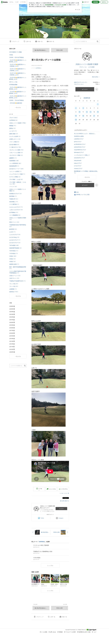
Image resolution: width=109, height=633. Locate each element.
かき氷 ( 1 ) (12, 232)
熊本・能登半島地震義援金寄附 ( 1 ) (17, 267)
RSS (77, 192)
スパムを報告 (44, 632)
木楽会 (11, 54)
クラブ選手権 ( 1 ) (14, 204)
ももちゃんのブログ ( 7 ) (16, 207)
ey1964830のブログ (79, 144)
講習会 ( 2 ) (12, 128)
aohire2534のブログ (79, 147)
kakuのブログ (78, 163)
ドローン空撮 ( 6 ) (14, 141)
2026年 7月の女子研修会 (16, 100)
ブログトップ (15, 41)
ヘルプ (94, 632)
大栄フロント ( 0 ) (14, 278)
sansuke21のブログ (79, 157)
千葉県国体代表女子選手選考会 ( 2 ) (17, 225)
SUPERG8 (38, 68)
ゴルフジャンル (78, 84)
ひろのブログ (77, 166)
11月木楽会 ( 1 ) (13, 253)
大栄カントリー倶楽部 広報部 (87, 64)
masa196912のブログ (80, 149)
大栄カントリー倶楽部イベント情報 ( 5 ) (17, 190)
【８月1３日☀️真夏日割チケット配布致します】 (17, 74)
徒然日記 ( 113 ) (13, 291)
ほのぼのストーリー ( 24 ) (16, 168)
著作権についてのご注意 (82, 194)
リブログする (64, 489)
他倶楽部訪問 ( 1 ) (14, 166)
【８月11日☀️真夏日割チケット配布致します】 (17, 78)
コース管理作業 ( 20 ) (15, 163)
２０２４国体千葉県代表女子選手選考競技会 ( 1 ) (17, 272)
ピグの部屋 (91, 67)
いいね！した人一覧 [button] (64, 493)
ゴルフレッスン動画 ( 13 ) (16, 150)
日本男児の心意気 (79, 136)
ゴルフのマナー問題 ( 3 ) (16, 155)
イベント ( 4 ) (13, 186)
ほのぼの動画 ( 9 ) (14, 144)
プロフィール (83, 67)
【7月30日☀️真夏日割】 (16, 103)
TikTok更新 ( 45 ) (14, 245)
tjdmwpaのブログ (79, 152)
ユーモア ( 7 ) (13, 131)
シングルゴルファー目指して (82, 155)
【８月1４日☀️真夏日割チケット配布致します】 (17, 69)
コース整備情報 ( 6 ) (14, 215)
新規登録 (95, 2)
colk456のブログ (78, 139)
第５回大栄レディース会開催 (46, 59)
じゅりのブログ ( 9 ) (14, 234)
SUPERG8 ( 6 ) (13, 120)
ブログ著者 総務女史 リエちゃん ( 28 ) (17, 183)
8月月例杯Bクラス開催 (15, 52)
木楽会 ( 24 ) (12, 256)
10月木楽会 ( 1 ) (13, 250)
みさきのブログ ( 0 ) (14, 242)
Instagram (61, 518)
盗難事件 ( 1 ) (13, 158)
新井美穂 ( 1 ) (13, 196)
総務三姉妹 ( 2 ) (13, 133)
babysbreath (77, 160)
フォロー (61, 508)
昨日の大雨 (60, 50)
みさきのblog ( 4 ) (14, 237)
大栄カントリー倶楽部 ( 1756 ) (17, 123)
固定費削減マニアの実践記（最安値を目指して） (86, 172)
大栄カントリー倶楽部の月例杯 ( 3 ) (17, 218)
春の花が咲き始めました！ (42, 50)
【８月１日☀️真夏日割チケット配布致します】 (17, 96)
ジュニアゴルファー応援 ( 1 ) (17, 174)
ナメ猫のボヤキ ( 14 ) (15, 147)
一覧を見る (87, 177)
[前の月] (80, 98)
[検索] (97, 41)
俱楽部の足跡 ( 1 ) (14, 264)
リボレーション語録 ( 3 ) (16, 152)
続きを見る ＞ (96, 77)
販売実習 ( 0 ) (13, 229)
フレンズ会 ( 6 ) (13, 286)
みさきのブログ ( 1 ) (14, 240)
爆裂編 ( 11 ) (12, 125)
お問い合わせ (53, 632)
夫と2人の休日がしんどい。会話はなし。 (85, 133)
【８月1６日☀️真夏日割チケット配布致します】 (17, 65)
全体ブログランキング (80, 82)
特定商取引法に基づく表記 (84, 632)
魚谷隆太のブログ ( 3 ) (15, 193)
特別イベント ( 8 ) (14, 222)
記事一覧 (28, 41)
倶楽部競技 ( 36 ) (14, 160)
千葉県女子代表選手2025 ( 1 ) (17, 281)
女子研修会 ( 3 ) (13, 212)
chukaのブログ (78, 168)
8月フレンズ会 (13, 82)
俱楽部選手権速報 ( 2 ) (15, 248)
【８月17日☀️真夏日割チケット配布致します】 (17, 61)
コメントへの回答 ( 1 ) (15, 171)
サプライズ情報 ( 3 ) (14, 176)
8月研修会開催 (13, 84)
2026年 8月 (87, 98)
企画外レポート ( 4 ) (14, 139)
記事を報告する (65, 500)
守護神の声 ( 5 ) (13, 199)
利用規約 (61, 632)
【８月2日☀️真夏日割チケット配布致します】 (17, 92)
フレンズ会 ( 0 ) (13, 283)
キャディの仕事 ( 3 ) (14, 136)
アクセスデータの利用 (70, 632)
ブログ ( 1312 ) (13, 117)
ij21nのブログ (77, 141)
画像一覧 (40, 41)
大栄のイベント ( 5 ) (14, 275)
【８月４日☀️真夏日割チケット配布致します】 (17, 88)
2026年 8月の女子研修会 (16, 57)
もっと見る (50, 565)
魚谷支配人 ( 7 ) (13, 201)
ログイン (104, 2)
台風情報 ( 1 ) (13, 289)
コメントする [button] (52, 489)
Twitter (42, 518)
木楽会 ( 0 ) (12, 259)
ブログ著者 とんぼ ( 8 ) (16, 179)
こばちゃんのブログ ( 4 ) (16, 209)
